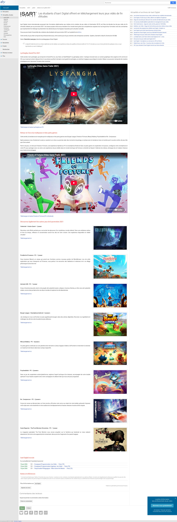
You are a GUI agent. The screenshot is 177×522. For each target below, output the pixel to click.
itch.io (79, 32)
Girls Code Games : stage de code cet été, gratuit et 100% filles (148, 24)
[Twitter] (26, 513)
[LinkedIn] (36, 513)
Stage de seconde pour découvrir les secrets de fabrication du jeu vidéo (150, 19)
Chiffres (6, 21)
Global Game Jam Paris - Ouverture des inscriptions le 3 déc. (147, 43)
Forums (5, 39)
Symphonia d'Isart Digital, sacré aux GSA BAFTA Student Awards (148, 32)
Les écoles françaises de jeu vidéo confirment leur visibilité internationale (150, 15)
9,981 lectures (172, 8)
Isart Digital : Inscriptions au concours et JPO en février (146, 41)
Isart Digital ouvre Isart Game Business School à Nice (145, 30)
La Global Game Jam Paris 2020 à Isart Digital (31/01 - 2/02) (147, 36)
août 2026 (6, 17)
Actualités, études (8, 15)
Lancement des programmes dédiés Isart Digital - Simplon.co (147, 28)
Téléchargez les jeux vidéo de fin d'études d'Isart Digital (146, 34)
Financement (7, 26)
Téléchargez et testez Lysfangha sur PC (32, 127)
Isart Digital (37, 483)
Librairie (6, 33)
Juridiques (6, 30)
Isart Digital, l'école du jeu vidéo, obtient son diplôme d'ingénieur (148, 17)
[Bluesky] (21, 513)
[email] (46, 513)
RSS (5, 37)
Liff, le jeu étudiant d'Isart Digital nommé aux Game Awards (147, 45)
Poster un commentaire (26, 501)
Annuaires (6, 11)
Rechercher (6, 49)
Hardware (6, 28)
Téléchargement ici (26, 238)
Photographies (8, 35)
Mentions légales (18, 521)
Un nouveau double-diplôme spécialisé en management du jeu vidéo (149, 22)
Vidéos (5, 31)
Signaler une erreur (25, 487)
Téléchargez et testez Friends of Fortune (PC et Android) (36, 216)
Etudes (5, 22)
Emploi (5, 46)
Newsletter (6, 42)
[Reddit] (41, 513)
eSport (5, 24)
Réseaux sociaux (7, 52)
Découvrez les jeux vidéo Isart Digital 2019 (142, 39)
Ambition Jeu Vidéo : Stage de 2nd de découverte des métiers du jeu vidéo (151, 26)
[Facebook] (31, 513)
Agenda (6, 19)
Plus (4, 56)
